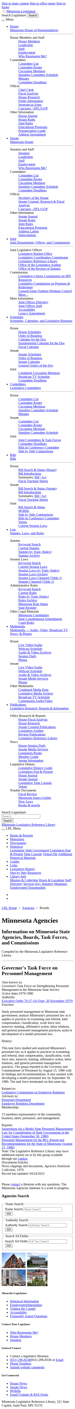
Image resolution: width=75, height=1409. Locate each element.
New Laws (25, 801)
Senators (24, 153)
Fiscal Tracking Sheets (33, 481)
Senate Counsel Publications (37, 727)
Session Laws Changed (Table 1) (40, 578)
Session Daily (27, 656)
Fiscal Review (27, 794)
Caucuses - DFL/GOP (33, 108)
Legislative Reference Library (38, 261)
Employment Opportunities (28, 887)
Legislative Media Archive (35, 693)
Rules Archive (27, 600)
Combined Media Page (33, 689)
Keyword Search (29, 544)
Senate (14, 138)
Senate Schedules (29, 354)
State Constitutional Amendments (40, 619)
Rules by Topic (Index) (33, 596)
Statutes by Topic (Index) (34, 552)
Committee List (28, 63)
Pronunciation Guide (32, 130)
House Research (29, 97)
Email (59, 1360)
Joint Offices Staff (30, 306)
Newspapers (18, 843)
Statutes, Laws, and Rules (27, 533)
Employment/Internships (26, 1305)
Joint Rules (25, 123)
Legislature (17, 850)
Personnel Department (16, 1100)
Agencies (28, 908)
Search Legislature (14, 15)
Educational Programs (32, 127)
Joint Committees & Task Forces (39, 440)
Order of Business (30, 335)
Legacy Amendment (31, 313)
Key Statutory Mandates (51, 884)
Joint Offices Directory (33, 302)
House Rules (26, 119)
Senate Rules (26, 220)
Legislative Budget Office (35, 253)
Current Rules (27, 593)
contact (15, 1184)
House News (18, 1383)
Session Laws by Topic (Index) (38, 570)
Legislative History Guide (35, 768)
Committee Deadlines (32, 82)
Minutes (23, 78)
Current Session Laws (32, 525)
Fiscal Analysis (28, 93)
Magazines (17, 839)
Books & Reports (21, 835)
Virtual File (50, 854)
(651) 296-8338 (20, 1360)
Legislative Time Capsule (35, 783)
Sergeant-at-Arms (29, 104)
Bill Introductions (29, 473)
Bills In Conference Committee (38, 447)
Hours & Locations (51, 880)
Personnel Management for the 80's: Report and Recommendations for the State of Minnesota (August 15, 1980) (37, 1143)
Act (43, 477)
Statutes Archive (29, 555)
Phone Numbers (20, 1363)
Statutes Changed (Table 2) (36, 581)
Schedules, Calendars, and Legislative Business (41, 321)
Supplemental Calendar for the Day (41, 343)
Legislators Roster (30, 753)
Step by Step (18, 872)
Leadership (25, 45)
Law (13, 529)
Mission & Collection (24, 880)
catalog (22, 1158)
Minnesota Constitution (33, 615)
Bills (13, 455)
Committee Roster (30, 67)
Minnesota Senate (21, 142)
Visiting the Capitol (22, 1308)
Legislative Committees (25, 388)
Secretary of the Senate (33, 198)
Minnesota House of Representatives (34, 30)
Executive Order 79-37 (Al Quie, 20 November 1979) (37, 1001)
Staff (21, 49)
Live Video (25, 645)
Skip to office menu (42, 3)
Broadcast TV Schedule (34, 376)
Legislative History (22, 869)
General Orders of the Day (35, 365)
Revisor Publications (31, 734)
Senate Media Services (33, 678)
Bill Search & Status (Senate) (37, 488)
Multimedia (17, 626)
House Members (29, 41)
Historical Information (24, 1301)
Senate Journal (28, 216)
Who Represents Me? (32, 56)
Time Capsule (33, 854)
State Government (37, 850)
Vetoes (22, 522)
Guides (14, 861)
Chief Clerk (26, 90)
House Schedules (29, 332)
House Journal (27, 116)
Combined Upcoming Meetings (39, 373)
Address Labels (28, 231)
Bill (37, 477)
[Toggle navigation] (3, 20)
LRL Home (9, 908)
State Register (27, 607)
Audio (38, 645)
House (14, 26)
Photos (22, 660)
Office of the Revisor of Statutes (39, 268)
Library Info (18, 876)
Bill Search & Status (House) (37, 470)
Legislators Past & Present (35, 771)
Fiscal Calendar (28, 347)
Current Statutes (28, 548)
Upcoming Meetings (31, 71)
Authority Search (16, 1225)
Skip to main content (15, 3)
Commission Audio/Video (35, 701)
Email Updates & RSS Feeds (29, 1394)
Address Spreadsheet (32, 134)
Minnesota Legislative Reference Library (28, 824)
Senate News (18, 1387)
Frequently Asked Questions (28, 1316)
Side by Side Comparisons (35, 451)
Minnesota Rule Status (33, 604)
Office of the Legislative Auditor (39, 265)
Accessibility (26, 309)
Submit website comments (27, 1367)
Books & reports (29, 805)
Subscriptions (27, 235)
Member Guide (28, 757)
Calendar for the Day (32, 339)
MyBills (23, 511)
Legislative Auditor (31, 730)
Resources (34, 872)
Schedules (16, 317)
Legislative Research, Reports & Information (39, 708)
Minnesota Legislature (21, 11)
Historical (16, 846)
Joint (13, 239)
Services (28, 884)
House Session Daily (32, 745)
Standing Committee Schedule (38, 75)
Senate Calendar (29, 362)
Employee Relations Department (23, 1103)
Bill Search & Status (31, 507)
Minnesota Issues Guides (34, 798)
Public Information (30, 101)
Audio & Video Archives (34, 652)
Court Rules (26, 622)
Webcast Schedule (30, 648)
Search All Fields (16, 1241)
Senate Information (30, 760)
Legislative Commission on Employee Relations (33, 1092)
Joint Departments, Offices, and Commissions (40, 242)
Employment (26, 52)
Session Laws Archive (33, 574)
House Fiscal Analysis (33, 719)
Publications (18, 704)
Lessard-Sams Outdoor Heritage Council (45, 291)
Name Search (14, 1209)
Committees (18, 384)
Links (14, 865)
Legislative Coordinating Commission (43, 257)
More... (23, 294)
